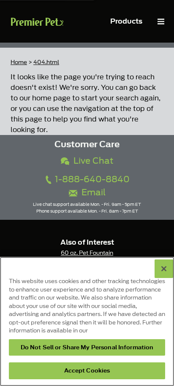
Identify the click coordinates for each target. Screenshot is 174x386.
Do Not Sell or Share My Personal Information (87, 347)
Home (19, 62)
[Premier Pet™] (37, 21)
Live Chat (91, 161)
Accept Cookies (87, 371)
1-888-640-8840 (91, 179)
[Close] (164, 268)
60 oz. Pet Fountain (87, 253)
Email (91, 192)
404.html (46, 62)
